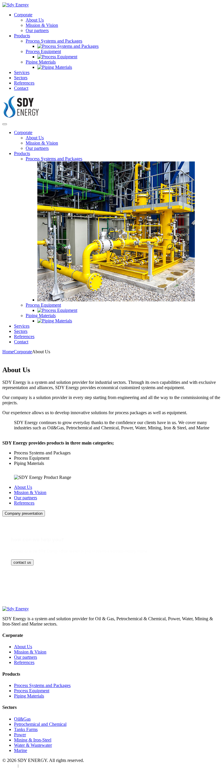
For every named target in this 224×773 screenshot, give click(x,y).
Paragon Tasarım (29, 766)
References (24, 82)
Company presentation (24, 513)
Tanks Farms (26, 729)
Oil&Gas (22, 718)
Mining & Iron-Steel (32, 739)
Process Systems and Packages (54, 40)
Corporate (23, 14)
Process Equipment (43, 51)
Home (8, 351)
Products (22, 35)
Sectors (20, 77)
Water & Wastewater (33, 745)
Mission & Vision (42, 25)
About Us (35, 19)
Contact (21, 88)
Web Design (9, 766)
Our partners (37, 30)
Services (21, 72)
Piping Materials (41, 61)
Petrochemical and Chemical (40, 724)
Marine (20, 750)
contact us (22, 562)
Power (20, 734)
